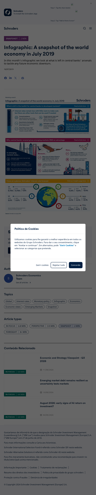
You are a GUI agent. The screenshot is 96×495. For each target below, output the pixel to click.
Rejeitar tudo (59, 265)
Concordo (75, 265)
